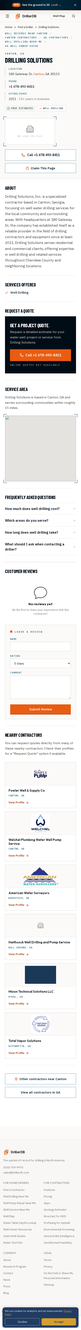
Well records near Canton (26, 33)
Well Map (59, 16)
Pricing (48, 1196)
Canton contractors (21, 37)
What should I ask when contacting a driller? (34, 546)
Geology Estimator (55, 1209)
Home (8, 27)
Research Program (14, 1266)
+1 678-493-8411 (21, 86)
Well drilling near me (23, 41)
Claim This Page (43, 168)
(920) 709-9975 (13, 1167)
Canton (38, 74)
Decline (22, 1322)
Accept (59, 1322)
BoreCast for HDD (55, 1216)
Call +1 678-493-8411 (43, 155)
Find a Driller (25, 27)
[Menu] (7, 16)
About (7, 1260)
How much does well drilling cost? (32, 508)
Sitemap (49, 1284)
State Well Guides (14, 1236)
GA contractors (56, 37)
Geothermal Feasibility (58, 1242)
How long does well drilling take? (31, 532)
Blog (6, 1293)
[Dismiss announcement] (75, 5)
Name (13, 639)
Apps (47, 1203)
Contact (8, 1273)
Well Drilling (53, 108)
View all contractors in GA (40, 1092)
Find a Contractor (14, 1190)
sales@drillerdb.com (16, 1172)
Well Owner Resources (17, 1229)
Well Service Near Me (16, 1209)
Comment (16, 672)
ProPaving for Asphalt (57, 1223)
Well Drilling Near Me (16, 1196)
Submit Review (40, 709)
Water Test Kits (12, 1242)
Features (49, 1190)
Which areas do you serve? (26, 520)
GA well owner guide (22, 46)
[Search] (73, 16)
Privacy (48, 1266)
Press (6, 1286)
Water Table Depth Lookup (19, 1223)
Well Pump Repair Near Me (19, 1203)
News (6, 1280)
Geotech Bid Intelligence (59, 1236)
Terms (48, 1260)
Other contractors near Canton (43, 1079)
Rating (15, 656)
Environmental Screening (59, 1229)
